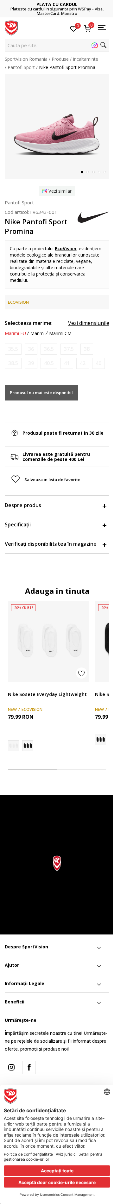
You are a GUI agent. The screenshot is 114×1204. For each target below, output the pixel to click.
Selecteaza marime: (29, 323)
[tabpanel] (57, 126)
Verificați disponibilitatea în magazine (51, 543)
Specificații (18, 524)
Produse (60, 59)
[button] (57, 45)
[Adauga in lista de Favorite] (81, 673)
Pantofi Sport (21, 67)
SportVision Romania (26, 59)
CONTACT (84, 6)
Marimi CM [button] (60, 333)
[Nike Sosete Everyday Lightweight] (48, 641)
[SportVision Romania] (11, 27)
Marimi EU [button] (15, 333)
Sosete (15, 687)
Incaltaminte (85, 59)
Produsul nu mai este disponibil (41, 392)
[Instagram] (11, 1067)
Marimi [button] (37, 333)
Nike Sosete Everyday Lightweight (47, 694)
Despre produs (23, 505)
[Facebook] (29, 1067)
